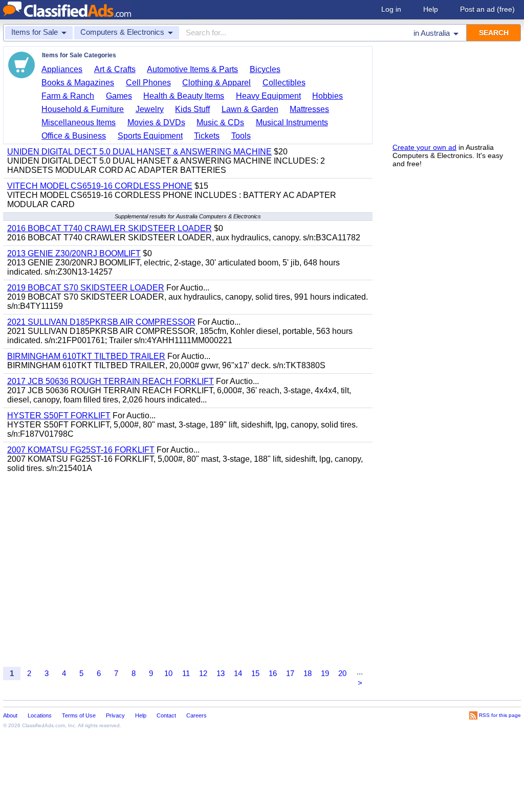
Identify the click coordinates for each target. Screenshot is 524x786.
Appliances (61, 69)
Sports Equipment (150, 135)
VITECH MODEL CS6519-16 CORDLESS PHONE (99, 186)
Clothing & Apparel (216, 82)
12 (203, 673)
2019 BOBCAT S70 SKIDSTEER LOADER (85, 287)
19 (325, 673)
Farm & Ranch (67, 96)
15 (255, 673)
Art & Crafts (115, 69)
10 (168, 673)
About (10, 715)
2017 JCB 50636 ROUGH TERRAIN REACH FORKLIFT (110, 381)
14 (238, 673)
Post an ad (487, 9)
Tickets (207, 135)
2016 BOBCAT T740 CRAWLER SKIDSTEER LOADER (109, 228)
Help (430, 9)
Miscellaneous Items (78, 122)
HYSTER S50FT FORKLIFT (59, 415)
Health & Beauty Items (183, 96)
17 (290, 673)
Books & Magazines (77, 82)
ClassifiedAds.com (43, 725)
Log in (391, 9)
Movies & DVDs (156, 122)
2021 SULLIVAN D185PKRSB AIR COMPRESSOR (101, 322)
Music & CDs (220, 122)
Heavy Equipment (268, 96)
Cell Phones (148, 82)
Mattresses (309, 109)
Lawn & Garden (250, 109)
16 (273, 673)
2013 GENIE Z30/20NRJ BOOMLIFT (74, 253)
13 (220, 673)
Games (119, 96)
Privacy (115, 715)
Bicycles (265, 69)
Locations (40, 715)
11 (186, 673)
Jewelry (150, 109)
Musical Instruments (292, 122)
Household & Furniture (82, 109)
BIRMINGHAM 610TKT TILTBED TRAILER (86, 356)
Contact (166, 715)
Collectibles (284, 82)
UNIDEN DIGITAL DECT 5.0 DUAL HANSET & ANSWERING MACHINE (139, 151)
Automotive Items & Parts (192, 69)
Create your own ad (424, 147)
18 (307, 673)
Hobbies (327, 96)
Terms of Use (79, 715)
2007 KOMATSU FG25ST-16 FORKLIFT (81, 449)
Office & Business (73, 135)
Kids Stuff (192, 109)
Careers (196, 715)
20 (342, 673)
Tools (241, 135)
